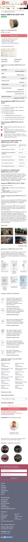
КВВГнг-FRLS (5, 187)
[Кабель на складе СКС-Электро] (21, 231)
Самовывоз (18, 59)
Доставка (4, 59)
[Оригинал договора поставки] (4, 281)
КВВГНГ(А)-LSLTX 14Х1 (7, 377)
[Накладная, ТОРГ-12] (14, 265)
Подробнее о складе (22, 245)
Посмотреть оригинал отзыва (12, 306)
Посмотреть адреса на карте (7, 520)
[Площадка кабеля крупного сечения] (7, 240)
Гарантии (4, 61)
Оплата (16, 61)
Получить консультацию (14, 408)
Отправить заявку (14, 35)
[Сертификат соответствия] (23, 281)
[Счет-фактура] (23, 265)
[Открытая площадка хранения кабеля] (7, 231)
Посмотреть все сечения (6, 391)
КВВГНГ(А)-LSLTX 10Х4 (21, 368)
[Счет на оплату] (4, 265)
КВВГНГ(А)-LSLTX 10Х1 (7, 368)
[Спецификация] (14, 281)
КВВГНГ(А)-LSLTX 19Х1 (21, 382)
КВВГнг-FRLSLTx (6, 190)
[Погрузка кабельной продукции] (21, 240)
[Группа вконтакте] (7, 537)
